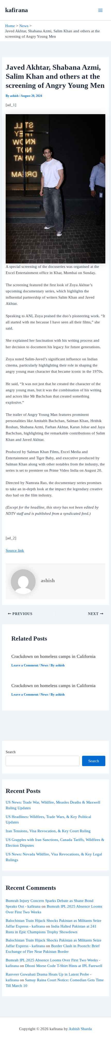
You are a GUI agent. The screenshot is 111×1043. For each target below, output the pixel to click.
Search (10, 752)
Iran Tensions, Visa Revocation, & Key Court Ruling (48, 831)
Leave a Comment (24, 665)
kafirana (16, 10)
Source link (15, 550)
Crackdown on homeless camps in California (53, 656)
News (44, 665)
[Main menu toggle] (100, 10)
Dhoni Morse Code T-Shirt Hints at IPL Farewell (63, 966)
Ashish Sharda (80, 1029)
